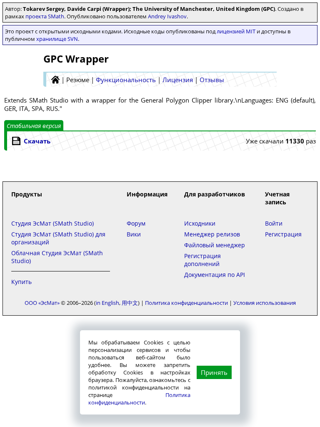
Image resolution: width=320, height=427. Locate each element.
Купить (21, 282)
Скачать (37, 141)
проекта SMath (44, 16)
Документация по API (214, 275)
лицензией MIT (236, 31)
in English (107, 302)
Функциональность (126, 79)
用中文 (130, 302)
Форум (136, 223)
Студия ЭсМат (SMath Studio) (52, 223)
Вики (134, 234)
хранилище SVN (57, 39)
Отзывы (212, 79)
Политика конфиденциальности (139, 398)
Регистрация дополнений (202, 260)
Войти (273, 223)
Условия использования (264, 302)
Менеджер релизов (212, 234)
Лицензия (177, 79)
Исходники (199, 223)
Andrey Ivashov (167, 16)
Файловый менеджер (214, 245)
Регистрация (283, 234)
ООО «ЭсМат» (42, 302)
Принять (214, 372)
